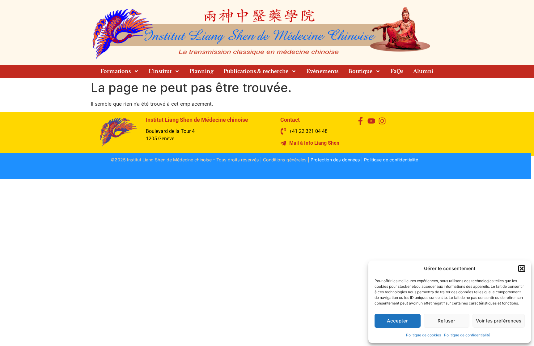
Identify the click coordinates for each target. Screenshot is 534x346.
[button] (522, 268)
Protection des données (335, 159)
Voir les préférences (498, 321)
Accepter (397, 321)
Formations (115, 71)
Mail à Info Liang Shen (314, 143)
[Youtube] (371, 121)
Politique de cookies (423, 335)
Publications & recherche (255, 71)
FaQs (396, 71)
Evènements (322, 71)
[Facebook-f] (360, 121)
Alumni (423, 71)
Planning (201, 71)
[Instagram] (382, 121)
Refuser (446, 321)
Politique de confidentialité (467, 335)
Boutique (360, 71)
